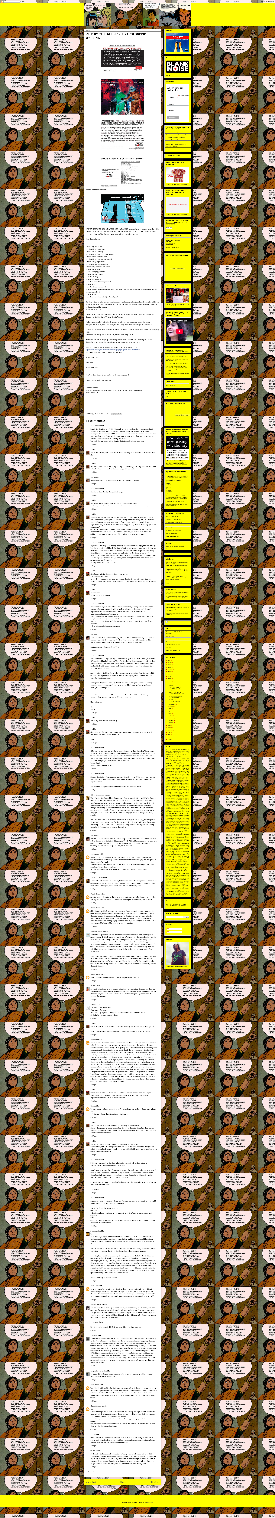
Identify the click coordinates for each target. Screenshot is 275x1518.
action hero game (183, 752)
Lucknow (168, 490)
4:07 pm (93, 1117)
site (180, 866)
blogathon (177, 774)
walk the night (180, 891)
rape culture (175, 849)
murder (170, 836)
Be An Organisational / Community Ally (176, 134)
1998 (169, 739)
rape (167, 849)
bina (92, 1106)
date (187, 786)
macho (173, 824)
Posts (170, 929)
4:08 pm (93, 1446)
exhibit (186, 799)
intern (181, 815)
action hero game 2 (181, 754)
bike (185, 766)
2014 (169, 667)
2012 (169, 671)
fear (183, 801)
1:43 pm (93, 1380)
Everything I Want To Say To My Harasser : (177, 363)
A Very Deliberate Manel (180, 751)
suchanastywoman (183, 876)
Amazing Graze (96, 878)
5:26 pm (93, 484)
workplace (172, 894)
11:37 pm (94, 458)
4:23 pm (93, 981)
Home (123, 1482)
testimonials (176, 882)
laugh (167, 821)
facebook (168, 801)
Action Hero (172, 752)
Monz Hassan (171, 834)
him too (175, 811)
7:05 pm (93, 566)
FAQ (179, 801)
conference (185, 783)
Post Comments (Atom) (127, 1489)
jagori (169, 816)
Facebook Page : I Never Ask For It (174, 522)
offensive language (183, 839)
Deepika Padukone (183, 787)
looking (178, 822)
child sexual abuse (177, 780)
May (170, 713)
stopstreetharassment (171, 872)
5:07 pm (93, 1136)
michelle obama (172, 831)
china (167, 781)
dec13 (173, 787)
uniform (173, 887)
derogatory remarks (182, 790)
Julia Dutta (94, 1385)
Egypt (186, 795)
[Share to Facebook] (119, 414)
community (178, 783)
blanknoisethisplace (182, 772)
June (170, 711)
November (172, 683)
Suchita (93, 986)
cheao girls (172, 778)
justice (169, 818)
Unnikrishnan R (96, 1304)
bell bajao (178, 765)
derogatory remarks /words (174, 792)
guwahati (168, 808)
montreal (187, 833)
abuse (188, 751)
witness (177, 893)
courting (168, 786)
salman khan (180, 861)
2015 (169, 664)
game (92, 1434)
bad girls (181, 763)
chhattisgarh (186, 778)
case (167, 778)
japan (182, 816)
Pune (167, 848)
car (180, 777)
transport (168, 885)
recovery (177, 853)
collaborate (187, 781)
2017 (169, 660)
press (183, 845)
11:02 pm (94, 903)
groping (169, 807)
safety (174, 861)
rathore (173, 851)
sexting (187, 863)
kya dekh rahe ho (183, 819)
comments (170, 783)
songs (167, 867)
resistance (177, 856)
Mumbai (168, 483)
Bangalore (169, 484)
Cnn (182, 781)
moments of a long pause (179, 833)
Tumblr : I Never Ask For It (172, 516)
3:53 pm (93, 1281)
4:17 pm (93, 1429)
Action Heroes (182, 756)
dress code (180, 795)
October (171, 685)
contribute (176, 784)
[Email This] (112, 414)
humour (187, 811)
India (171, 815)
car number (185, 777)
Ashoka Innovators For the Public (174, 639)
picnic (167, 845)
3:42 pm (93, 1467)
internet (187, 815)
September (172, 704)
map (187, 825)
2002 (169, 732)
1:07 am (93, 769)
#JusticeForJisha (174, 749)
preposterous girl (97, 1371)
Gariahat (173, 804)
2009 (169, 678)
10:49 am (93, 969)
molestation (169, 833)
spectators (179, 867)
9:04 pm (93, 1300)
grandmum (187, 805)
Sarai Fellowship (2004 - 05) (173, 650)
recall (179, 851)
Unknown (94, 1286)
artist (182, 762)
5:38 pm (93, 495)
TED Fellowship (170, 636)
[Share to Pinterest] (121, 414)
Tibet (169, 884)
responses (177, 857)
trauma (173, 885)
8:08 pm (93, 650)
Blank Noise (95, 894)
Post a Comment (94, 1472)
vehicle (168, 888)
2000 (169, 737)
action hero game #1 (170, 754)
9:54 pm (93, 444)
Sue (91, 477)
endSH (168, 796)
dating (167, 787)
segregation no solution (171, 863)
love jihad (185, 822)
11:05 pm (94, 926)
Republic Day (186, 854)
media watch (173, 828)
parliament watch (179, 842)
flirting (185, 802)
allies (186, 760)
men (188, 830)
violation (175, 890)
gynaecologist (175, 808)
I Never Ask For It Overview (173, 142)
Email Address (172, 98)
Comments (171, 932)
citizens (173, 781)
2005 (169, 730)
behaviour (170, 765)
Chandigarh (169, 491)
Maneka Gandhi (180, 825)
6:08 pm (93, 873)
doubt (174, 795)
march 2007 (174, 827)
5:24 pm (93, 999)
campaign (168, 777)
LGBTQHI (178, 821)
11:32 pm (94, 724)
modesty (185, 831)
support (173, 878)
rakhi (186, 848)
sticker (185, 870)
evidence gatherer (170, 799)
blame (173, 768)
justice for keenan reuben (179, 818)
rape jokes (182, 849)
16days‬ (167, 751)
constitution (169, 784)
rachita (93, 1004)
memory (183, 830)
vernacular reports (184, 888)
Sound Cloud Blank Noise (172, 536)
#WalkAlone (184, 749)
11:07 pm (94, 712)
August (171, 706)
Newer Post (91, 1482)
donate (169, 795)
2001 (169, 734)
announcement (170, 762)
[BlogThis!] (114, 414)
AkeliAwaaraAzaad (177, 760)
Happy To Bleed (169, 810)
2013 (169, 669)
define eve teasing (172, 789)
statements (174, 869)
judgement (187, 816)
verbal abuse (175, 888)
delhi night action (172, 790)
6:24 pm (93, 1193)
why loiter (170, 893)
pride (188, 845)
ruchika (187, 857)
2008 (169, 681)
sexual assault (171, 864)
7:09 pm (93, 585)
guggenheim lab (184, 807)
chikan (169, 780)
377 (172, 751)
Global (172, 805)
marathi (167, 827)
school (186, 861)
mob (180, 831)
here (98, 239)
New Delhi (168, 487)
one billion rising (170, 840)
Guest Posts (176, 807)
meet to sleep (183, 828)
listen (183, 821)
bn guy (183, 774)
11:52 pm (94, 1226)
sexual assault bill (181, 864)
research (170, 856)
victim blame (168, 890)
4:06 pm (93, 830)
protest (169, 846)
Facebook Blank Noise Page (173, 527)
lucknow (168, 824)
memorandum (176, 830)
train (186, 884)
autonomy (174, 763)
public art (175, 846)
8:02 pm (93, 629)
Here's (179, 501)
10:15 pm (94, 1101)
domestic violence (185, 793)
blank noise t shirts (184, 771)
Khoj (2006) (169, 647)
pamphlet (172, 842)
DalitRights (181, 786)
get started (180, 804)
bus (180, 775)
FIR (167, 396)
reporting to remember (173, 854)
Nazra (175, 837)
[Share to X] (116, 414)
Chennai (168, 488)
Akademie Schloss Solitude (173, 641)
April (170, 715)
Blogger (150, 1502)
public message (184, 846)
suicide (167, 878)
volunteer (187, 890)
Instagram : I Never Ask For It (173, 519)
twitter (168, 887)
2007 (169, 725)
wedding (187, 891)
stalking (186, 867)
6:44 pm (93, 509)
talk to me (183, 879)
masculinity (182, 827)
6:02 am (93, 1330)
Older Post (154, 1482)
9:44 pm (93, 1035)
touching (181, 884)
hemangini (94, 1231)
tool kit (174, 884)
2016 (169, 662)
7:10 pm (93, 599)
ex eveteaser (179, 799)
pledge (172, 845)
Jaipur (167, 493)
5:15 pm (93, 849)
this (109, 390)
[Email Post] (108, 414)
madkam (178, 824)
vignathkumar (96, 1406)
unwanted (180, 887)
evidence (186, 798)
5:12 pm (93, 790)
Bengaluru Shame (178, 766)
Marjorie (94, 1040)
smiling (185, 866)
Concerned (94, 854)
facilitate (174, 801)
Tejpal (169, 882)
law (172, 821)
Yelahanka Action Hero (181, 894)
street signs (182, 875)
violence (182, 890)
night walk (181, 837)
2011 (169, 674)
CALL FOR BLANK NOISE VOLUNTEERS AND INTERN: (175, 689)
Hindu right (181, 811)
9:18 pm (93, 889)
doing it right (176, 793)
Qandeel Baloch (173, 848)
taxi (188, 879)
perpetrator (184, 843)
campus (175, 777)
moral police (179, 834)
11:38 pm (94, 472)
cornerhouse (185, 784)
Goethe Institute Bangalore (173, 644)
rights (182, 857)
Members (168, 830)
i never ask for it (175, 813)
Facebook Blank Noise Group (173, 530)
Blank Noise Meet (172, 771)
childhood (186, 780)
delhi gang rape (185, 789)
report (184, 853)
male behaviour (185, 824)
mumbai (187, 834)
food (167, 804)
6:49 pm (93, 537)
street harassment (184, 872)
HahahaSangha (183, 808)
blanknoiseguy (171, 772)
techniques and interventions (175, 881)
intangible (176, 815)
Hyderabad (169, 486)
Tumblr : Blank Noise (171, 525)
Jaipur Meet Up (175, 816)
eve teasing (175, 796)
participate (174, 843)
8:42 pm (93, 1018)
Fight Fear (175, 802)
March (171, 718)
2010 (169, 676)
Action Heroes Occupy (175, 758)
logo (173, 822)
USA (187, 887)
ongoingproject (180, 840)
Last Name (170, 110)
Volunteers (171, 891)
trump (178, 885)
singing (175, 866)
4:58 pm (93, 1085)
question (181, 848)
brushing (174, 775)
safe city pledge (175, 860)
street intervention (175, 873)
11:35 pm (94, 743)
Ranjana (93, 1335)
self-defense (181, 863)
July (170, 708)
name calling (169, 837)
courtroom (174, 786)
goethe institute (179, 805)
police (177, 845)
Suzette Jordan (180, 878)
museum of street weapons (181, 836)
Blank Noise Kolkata (184, 769)
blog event (169, 774)
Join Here (169, 228)
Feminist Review (97, 931)
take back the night (175, 879)
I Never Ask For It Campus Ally (174, 132)
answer (177, 762)
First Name (170, 104)
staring (168, 869)
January (171, 722)
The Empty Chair (185, 882)
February (171, 720)
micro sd (94, 1451)
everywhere (179, 798)
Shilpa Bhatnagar (97, 795)
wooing (183, 893)
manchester (171, 825)
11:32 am (93, 1366)
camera (185, 775)
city (178, 781)
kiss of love (174, 819)
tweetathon (185, 885)
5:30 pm (93, 1401)
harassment (177, 810)
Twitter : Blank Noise (171, 533)
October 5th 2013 (173, 839)
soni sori (173, 867)
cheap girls (179, 778)
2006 (169, 727)
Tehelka (187, 881)
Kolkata (168, 481)
